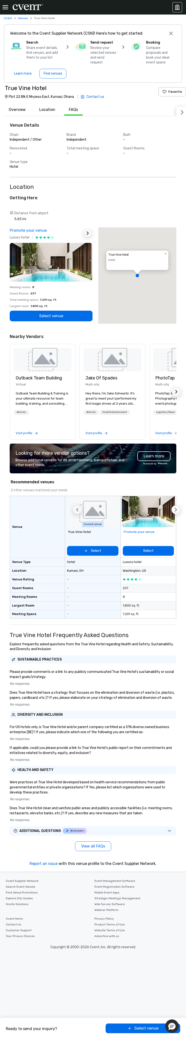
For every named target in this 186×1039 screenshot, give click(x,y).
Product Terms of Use (109, 924)
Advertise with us (106, 936)
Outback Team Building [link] (39, 378)
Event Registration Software (114, 886)
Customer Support (18, 930)
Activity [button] (21, 412)
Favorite (175, 91)
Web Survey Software (109, 904)
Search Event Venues (20, 886)
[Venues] (177, 7)
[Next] (181, 111)
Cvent (8, 18)
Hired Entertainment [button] (114, 412)
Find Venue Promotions (22, 892)
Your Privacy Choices (20, 936)
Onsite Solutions (17, 904)
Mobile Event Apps (107, 892)
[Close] (171, 33)
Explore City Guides (19, 898)
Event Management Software (114, 881)
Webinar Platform (106, 910)
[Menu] (5, 7)
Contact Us (13, 924)
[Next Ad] (88, 233)
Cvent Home (14, 918)
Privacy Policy (104, 918)
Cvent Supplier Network (22, 881)
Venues (23, 18)
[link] (42, 359)
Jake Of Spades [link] (101, 378)
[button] (137, 275)
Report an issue (44, 863)
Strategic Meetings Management (117, 898)
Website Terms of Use (109, 930)
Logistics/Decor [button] (165, 412)
